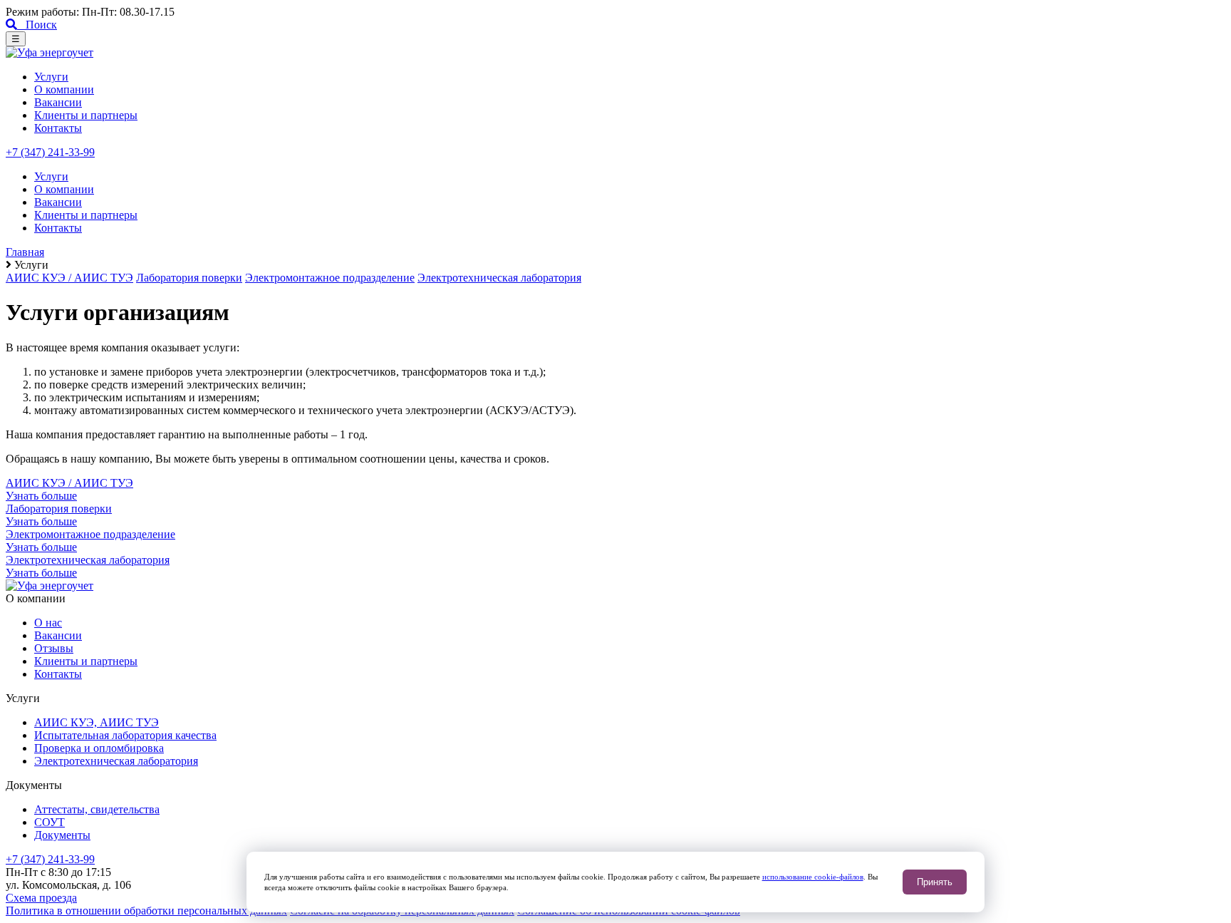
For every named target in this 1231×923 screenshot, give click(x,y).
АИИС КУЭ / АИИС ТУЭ (69, 278)
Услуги (51, 77)
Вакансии (58, 102)
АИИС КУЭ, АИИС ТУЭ (96, 722)
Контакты (58, 128)
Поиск (37, 25)
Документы (62, 835)
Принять (934, 882)
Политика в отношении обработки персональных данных (146, 910)
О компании (64, 89)
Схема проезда (41, 898)
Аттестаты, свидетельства (97, 809)
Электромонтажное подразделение (330, 278)
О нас (48, 623)
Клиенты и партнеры (85, 115)
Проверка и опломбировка (99, 748)
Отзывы (53, 648)
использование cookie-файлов (812, 876)
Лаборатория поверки (189, 278)
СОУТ (49, 822)
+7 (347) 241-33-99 (50, 152)
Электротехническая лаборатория (499, 278)
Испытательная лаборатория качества (125, 735)
